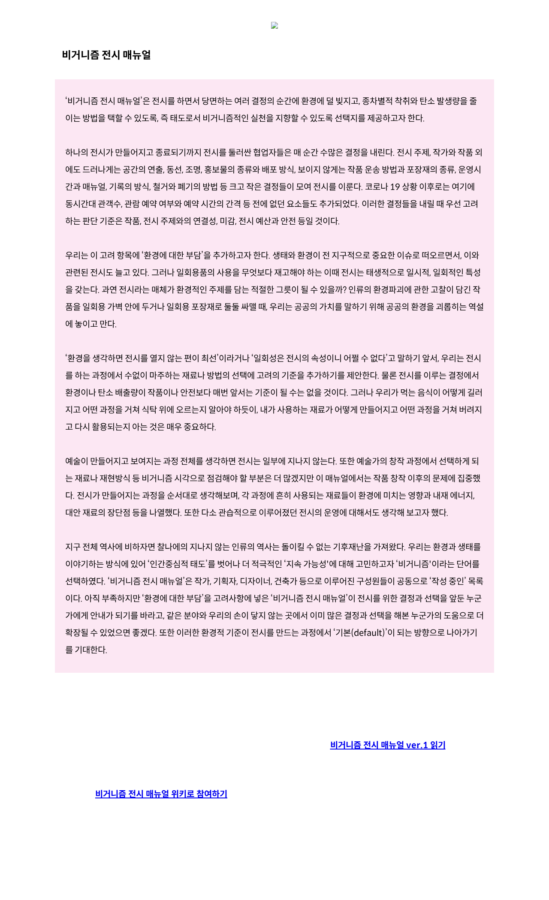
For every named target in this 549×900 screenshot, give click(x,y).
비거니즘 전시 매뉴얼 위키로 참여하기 (161, 794)
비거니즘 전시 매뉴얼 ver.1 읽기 (388, 745)
